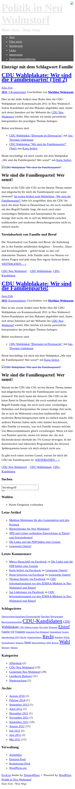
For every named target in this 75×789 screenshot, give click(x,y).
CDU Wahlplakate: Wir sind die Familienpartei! (37, 285)
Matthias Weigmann (60, 92)
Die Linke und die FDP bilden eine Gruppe (35, 541)
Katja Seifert (29, 148)
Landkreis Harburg (20, 676)
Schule (67, 637)
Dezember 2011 (18, 713)
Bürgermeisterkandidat (12, 622)
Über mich (15, 41)
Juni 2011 (15, 734)
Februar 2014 (17, 700)
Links (12, 50)
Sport (27, 642)
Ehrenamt (53, 627)
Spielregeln (16, 45)
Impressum (15, 54)
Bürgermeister (57, 616)
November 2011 (19, 717)
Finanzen (20, 631)
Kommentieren (17, 300)
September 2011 (19, 722)
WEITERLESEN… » (14, 263)
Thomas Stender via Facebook (27, 579)
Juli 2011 (14, 730)
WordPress (65, 775)
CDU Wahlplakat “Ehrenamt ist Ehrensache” (36, 135)
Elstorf (64, 626)
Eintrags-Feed (17, 759)
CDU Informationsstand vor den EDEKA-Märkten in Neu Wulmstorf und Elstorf (40, 583)
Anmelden (15, 754)
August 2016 (17, 695)
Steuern (55, 643)
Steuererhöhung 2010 (41, 643)
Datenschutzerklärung (22, 59)
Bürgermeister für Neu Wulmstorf (29, 528)
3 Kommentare (17, 92)
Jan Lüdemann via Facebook (26, 592)
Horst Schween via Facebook (26, 574)
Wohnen (14, 648)
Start (12, 37)
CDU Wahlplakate (41, 271)
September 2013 (19, 704)
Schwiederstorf (8, 643)
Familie (6, 631)
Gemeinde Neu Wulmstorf (37, 632)
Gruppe (65, 632)
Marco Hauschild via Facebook (28, 561)
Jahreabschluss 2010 (11, 637)
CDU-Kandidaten (42, 621)
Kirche (23, 637)
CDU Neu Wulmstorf (14, 271)
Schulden (59, 637)
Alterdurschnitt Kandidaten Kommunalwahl (21, 616)
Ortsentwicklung (34, 637)
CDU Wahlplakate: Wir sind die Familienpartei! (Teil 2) (37, 77)
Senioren (19, 643)
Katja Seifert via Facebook (25, 570)
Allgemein (15, 663)
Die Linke (43, 627)
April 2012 (15, 708)
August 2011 (17, 726)
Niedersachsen (18, 680)
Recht (48, 636)
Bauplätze (45, 616)
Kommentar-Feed (19, 763)
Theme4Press (32, 775)
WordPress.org (18, 768)
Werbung (6, 648)
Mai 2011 (15, 739)
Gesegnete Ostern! (20, 546)
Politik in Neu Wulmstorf (16, 779)
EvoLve (6, 775)
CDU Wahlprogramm (29, 627)
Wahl (64, 642)
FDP (12, 632)
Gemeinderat (55, 632)
